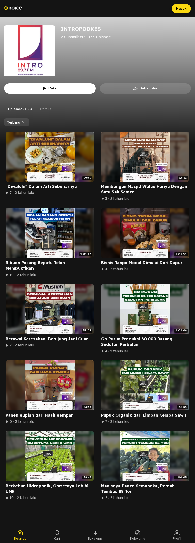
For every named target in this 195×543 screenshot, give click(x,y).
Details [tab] (45, 109)
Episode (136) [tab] (20, 109)
